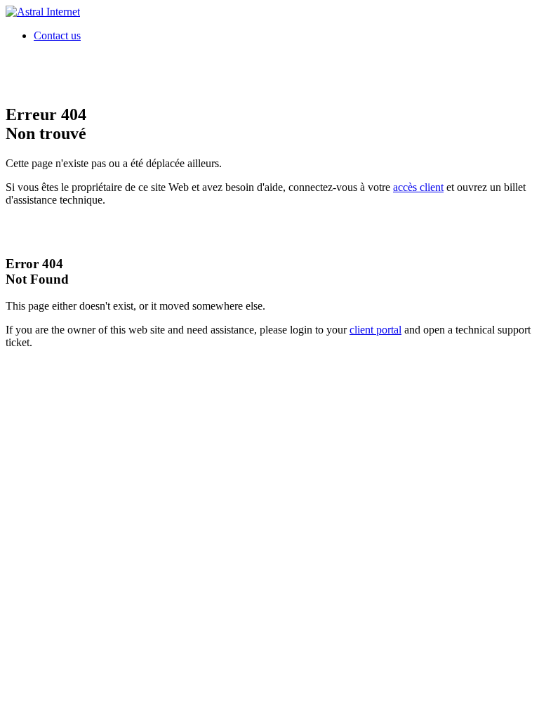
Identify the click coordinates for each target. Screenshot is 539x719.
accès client (418, 187)
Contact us (57, 35)
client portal (375, 330)
